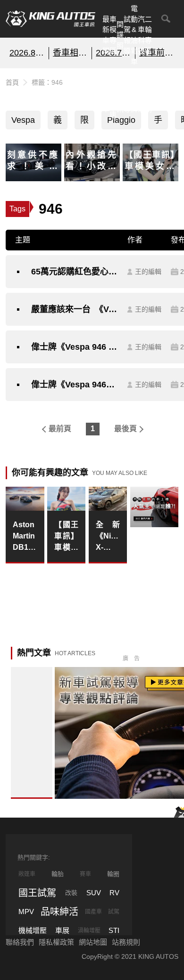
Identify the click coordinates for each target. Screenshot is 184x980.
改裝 (71, 892)
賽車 (85, 874)
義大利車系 (57, 122)
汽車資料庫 (113, 93)
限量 (84, 122)
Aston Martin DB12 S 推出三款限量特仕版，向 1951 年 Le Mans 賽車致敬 (25, 537)
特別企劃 (148, 93)
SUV (93, 893)
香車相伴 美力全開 (70, 52)
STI (114, 930)
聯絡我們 (20, 942)
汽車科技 (141, 35)
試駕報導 (127, 35)
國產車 (93, 911)
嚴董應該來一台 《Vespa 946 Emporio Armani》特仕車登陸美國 (74, 309)
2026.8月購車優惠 (27, 52)
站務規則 (126, 942)
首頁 (12, 82)
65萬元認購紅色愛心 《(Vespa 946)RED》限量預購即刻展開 (74, 271)
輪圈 (113, 873)
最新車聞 (105, 35)
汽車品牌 (134, 93)
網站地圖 (93, 942)
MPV (26, 912)
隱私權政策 (56, 942)
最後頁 (125, 429)
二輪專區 (148, 35)
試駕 (113, 911)
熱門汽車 (105, 93)
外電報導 (127, 93)
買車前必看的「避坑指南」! (157, 52)
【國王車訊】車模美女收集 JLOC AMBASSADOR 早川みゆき (66, 537)
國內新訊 (120, 93)
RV (114, 893)
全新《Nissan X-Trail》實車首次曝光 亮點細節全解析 (108, 537)
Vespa (23, 120)
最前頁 (60, 429)
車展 (62, 930)
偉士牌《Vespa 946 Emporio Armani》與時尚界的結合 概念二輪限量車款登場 (74, 347)
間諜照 (120, 34)
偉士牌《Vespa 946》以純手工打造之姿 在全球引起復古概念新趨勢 (74, 384)
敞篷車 (26, 874)
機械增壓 (32, 930)
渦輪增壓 (89, 930)
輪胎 (57, 873)
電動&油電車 (134, 34)
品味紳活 (141, 93)
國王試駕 (37, 893)
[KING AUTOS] (50, 19)
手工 (158, 122)
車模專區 (113, 35)
